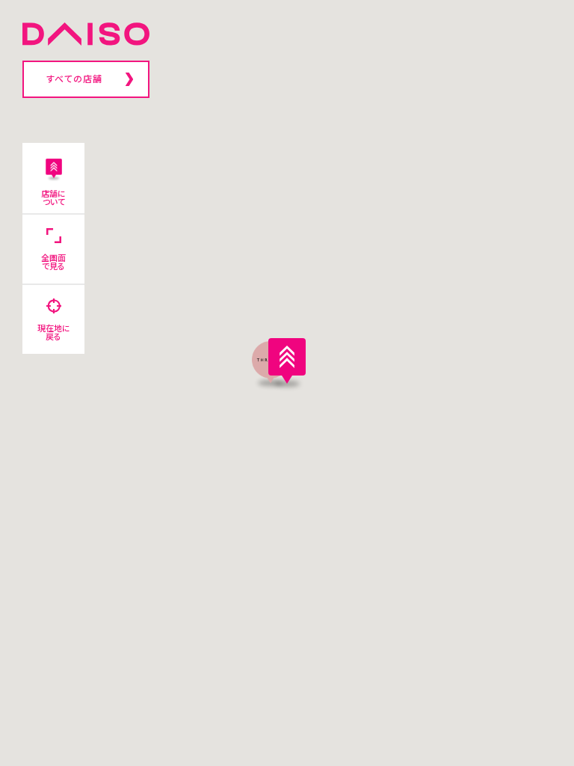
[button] (287, 360)
